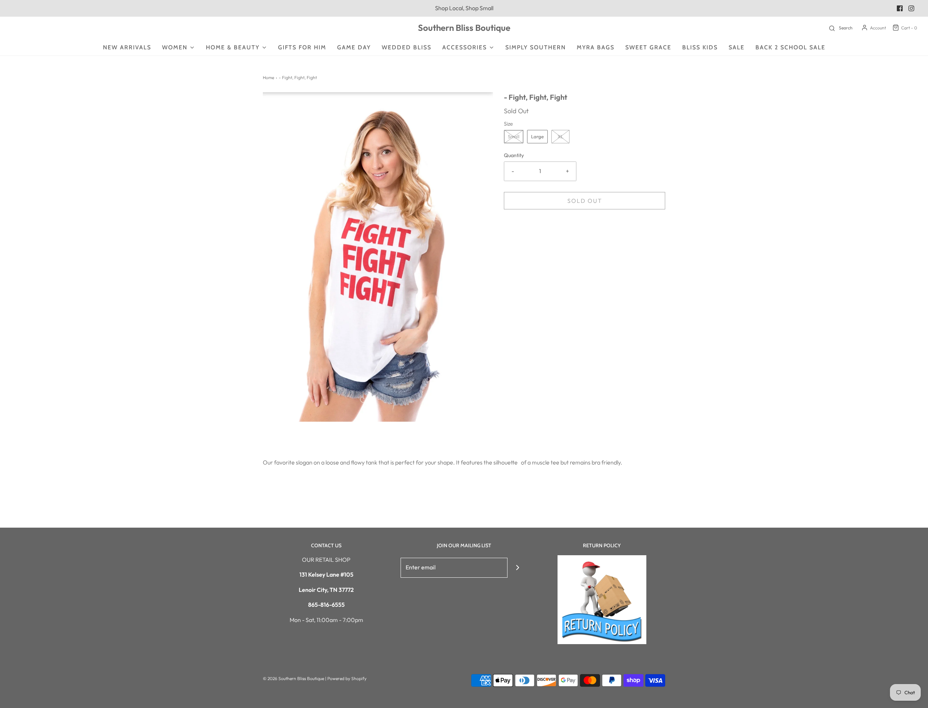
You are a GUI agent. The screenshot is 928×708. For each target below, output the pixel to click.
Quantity (514, 155)
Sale (737, 47)
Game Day (354, 47)
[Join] (517, 568)
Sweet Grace (648, 47)
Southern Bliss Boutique (464, 27)
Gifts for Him (302, 47)
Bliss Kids (700, 47)
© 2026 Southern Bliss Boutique (294, 678)
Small (513, 136)
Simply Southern (535, 47)
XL (560, 136)
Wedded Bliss (406, 47)
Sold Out (584, 200)
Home (268, 77)
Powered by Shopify (346, 678)
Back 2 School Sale (790, 47)
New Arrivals (127, 47)
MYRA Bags (595, 47)
